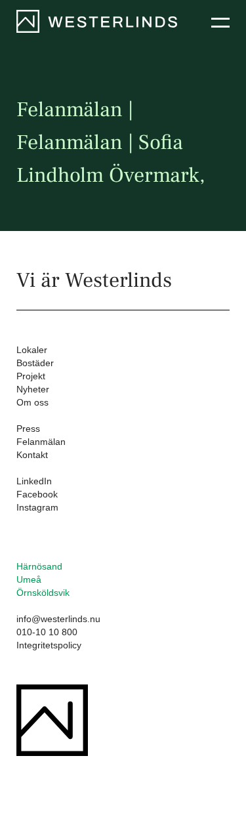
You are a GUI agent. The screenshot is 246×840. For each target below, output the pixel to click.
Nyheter (32, 389)
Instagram (37, 507)
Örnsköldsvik (43, 592)
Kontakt (32, 455)
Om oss (32, 402)
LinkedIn (34, 481)
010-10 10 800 (46, 632)
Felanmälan (41, 441)
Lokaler (31, 350)
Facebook (37, 494)
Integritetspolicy (48, 645)
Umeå (28, 579)
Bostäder (35, 363)
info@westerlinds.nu (58, 619)
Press (28, 428)
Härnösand (39, 566)
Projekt (30, 376)
